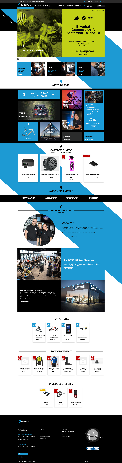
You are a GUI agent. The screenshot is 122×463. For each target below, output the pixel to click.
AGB (41, 431)
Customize (28, 138)
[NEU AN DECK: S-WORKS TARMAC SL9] (61, 33)
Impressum (42, 434)
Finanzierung (64, 434)
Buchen (80, 74)
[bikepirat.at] (24, 5)
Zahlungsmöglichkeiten (67, 432)
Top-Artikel (61, 318)
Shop (102, 1)
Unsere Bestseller (61, 384)
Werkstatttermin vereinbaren (25, 1)
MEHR (93, 126)
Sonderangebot (61, 351)
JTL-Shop (90, 461)
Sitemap (42, 432)
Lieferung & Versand (66, 436)
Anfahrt (50, 131)
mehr (21, 118)
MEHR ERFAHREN (68, 268)
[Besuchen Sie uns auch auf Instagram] (22, 457)
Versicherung (64, 429)
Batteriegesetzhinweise (45, 436)
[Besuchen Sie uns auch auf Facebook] (19, 457)
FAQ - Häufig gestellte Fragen (68, 431)
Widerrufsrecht (43, 438)
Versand (35, 461)
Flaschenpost (88, 1)
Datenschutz (42, 429)
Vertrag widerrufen (23, 453)
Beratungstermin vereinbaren (38, 1)
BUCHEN (50, 74)
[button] (82, 1)
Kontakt (96, 1)
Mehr (20, 74)
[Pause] (18, 59)
